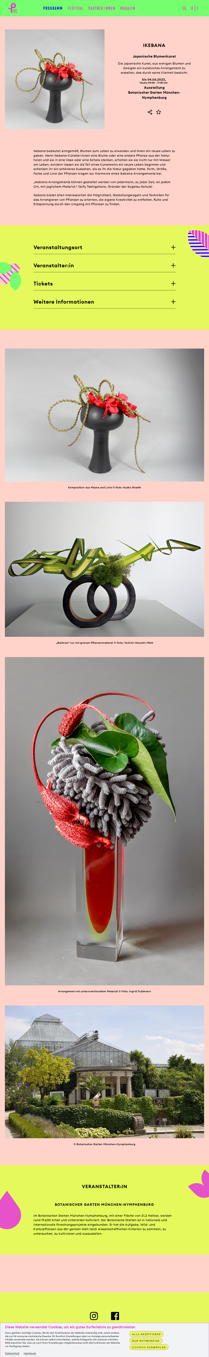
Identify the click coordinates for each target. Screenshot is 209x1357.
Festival (75, 8)
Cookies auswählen (149, 1347)
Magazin (127, 8)
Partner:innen (101, 8)
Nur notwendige (146, 1340)
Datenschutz (12, 1353)
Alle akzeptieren (146, 1334)
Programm (53, 8)
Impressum (30, 1353)
